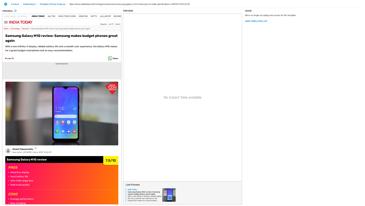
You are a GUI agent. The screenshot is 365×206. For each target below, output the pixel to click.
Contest (15, 4)
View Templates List (256, 21)
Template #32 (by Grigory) (52, 4)
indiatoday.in (29, 4)
